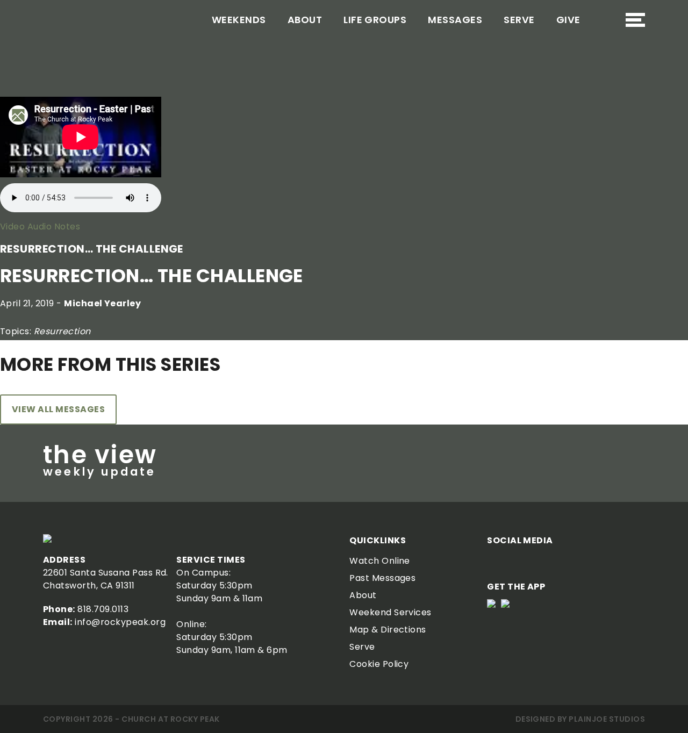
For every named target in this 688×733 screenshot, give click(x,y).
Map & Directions (387, 629)
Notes (66, 226)
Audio (38, 226)
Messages (455, 19)
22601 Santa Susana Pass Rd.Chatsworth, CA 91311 (105, 579)
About (305, 19)
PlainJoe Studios (607, 719)
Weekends (239, 19)
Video (12, 226)
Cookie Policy (378, 664)
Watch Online (379, 561)
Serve (519, 19)
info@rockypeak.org (120, 622)
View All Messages (58, 409)
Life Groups (374, 19)
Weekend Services (390, 612)
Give (568, 19)
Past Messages (382, 578)
